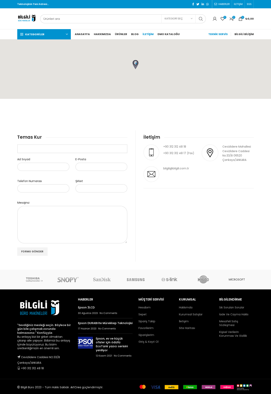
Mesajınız (23, 203)
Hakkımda (185, 307)
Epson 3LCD (86, 307)
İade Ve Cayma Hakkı (233, 314)
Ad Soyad (23, 159)
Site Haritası (187, 328)
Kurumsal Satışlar (191, 314)
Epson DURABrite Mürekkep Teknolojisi (105, 323)
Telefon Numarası (29, 181)
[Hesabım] (215, 19)
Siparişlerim (146, 335)
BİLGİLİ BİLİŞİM (244, 34)
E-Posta (80, 159)
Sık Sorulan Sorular (231, 307)
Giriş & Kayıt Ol (148, 342)
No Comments (108, 313)
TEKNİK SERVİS (218, 34)
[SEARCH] (201, 18)
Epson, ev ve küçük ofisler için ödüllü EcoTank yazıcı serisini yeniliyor (112, 344)
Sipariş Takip (146, 321)
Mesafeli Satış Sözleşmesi (228, 323)
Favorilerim (146, 328)
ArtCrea (75, 387)
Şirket (79, 181)
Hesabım (144, 307)
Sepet (142, 314)
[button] (135, 64)
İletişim (184, 321)
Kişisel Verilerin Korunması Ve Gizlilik (233, 334)
